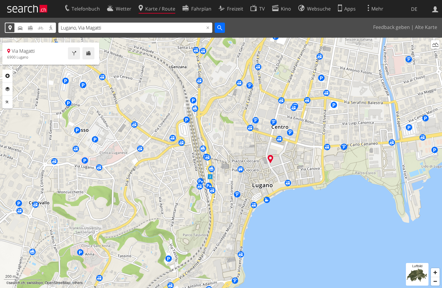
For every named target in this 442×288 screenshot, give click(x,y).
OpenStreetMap (58, 282)
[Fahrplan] (88, 53)
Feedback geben (391, 27)
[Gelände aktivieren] (435, 44)
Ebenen (7, 89)
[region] (221, 163)
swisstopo (35, 282)
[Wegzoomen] (435, 281)
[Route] (74, 53)
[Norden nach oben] (435, 55)
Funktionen (7, 102)
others (77, 282)
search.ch (17, 282)
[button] (270, 159)
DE (414, 9)
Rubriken (7, 76)
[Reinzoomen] (435, 272)
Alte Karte (426, 27)
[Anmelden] (435, 8)
